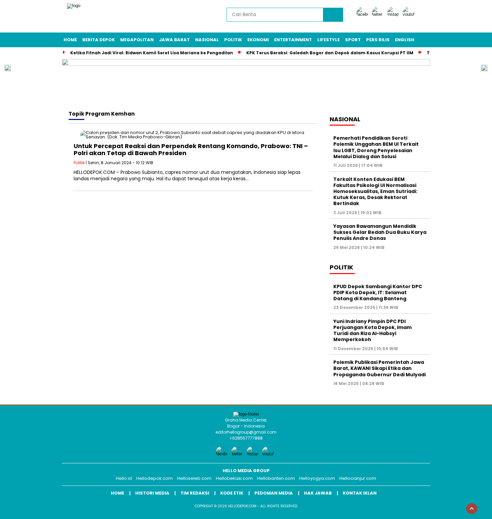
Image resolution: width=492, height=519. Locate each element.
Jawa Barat (174, 40)
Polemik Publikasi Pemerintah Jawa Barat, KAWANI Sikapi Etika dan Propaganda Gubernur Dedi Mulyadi (379, 368)
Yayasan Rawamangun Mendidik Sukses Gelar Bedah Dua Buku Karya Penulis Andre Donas (379, 232)
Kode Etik (231, 493)
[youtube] (410, 14)
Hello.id (124, 478)
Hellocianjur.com (357, 478)
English (404, 40)
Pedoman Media (273, 493)
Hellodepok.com (154, 478)
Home (70, 40)
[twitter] (379, 14)
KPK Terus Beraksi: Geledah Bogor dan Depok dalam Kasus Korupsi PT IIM (329, 53)
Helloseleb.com (194, 478)
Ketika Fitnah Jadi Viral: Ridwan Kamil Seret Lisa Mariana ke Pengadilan (151, 53)
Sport (353, 40)
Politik (233, 40)
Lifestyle (328, 40)
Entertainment (293, 40)
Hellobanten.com (276, 478)
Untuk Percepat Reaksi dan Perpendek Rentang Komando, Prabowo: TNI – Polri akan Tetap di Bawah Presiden (191, 149)
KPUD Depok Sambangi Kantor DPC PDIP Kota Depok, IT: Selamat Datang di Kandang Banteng (377, 292)
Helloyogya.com (317, 478)
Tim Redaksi (194, 493)
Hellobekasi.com (234, 478)
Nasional (207, 40)
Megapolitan (137, 40)
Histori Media (152, 493)
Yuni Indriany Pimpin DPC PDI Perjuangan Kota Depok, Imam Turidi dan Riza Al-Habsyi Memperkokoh (372, 330)
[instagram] (394, 14)
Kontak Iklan (360, 493)
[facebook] (363, 14)
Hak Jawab (318, 493)
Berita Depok (98, 40)
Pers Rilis (378, 40)
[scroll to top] (471, 508)
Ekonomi (258, 40)
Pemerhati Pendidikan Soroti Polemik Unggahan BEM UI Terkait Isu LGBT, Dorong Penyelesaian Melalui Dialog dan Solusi (376, 147)
